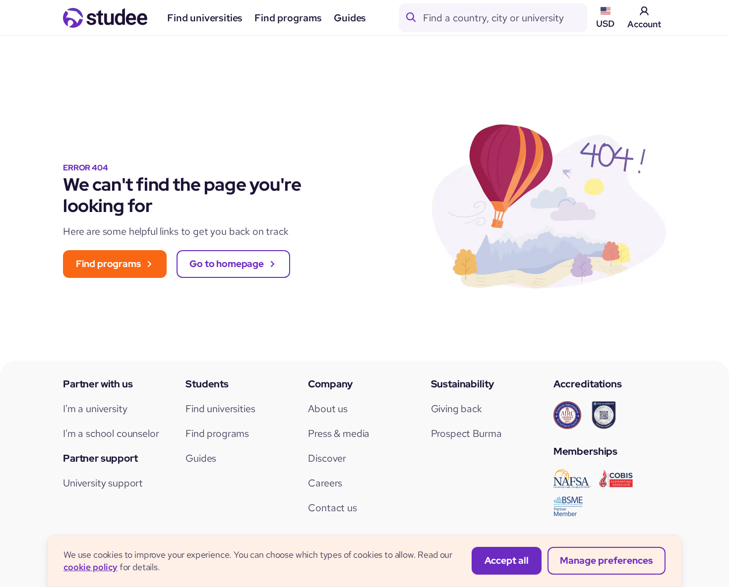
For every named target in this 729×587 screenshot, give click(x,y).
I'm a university (95, 408)
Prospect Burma (466, 433)
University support (103, 483)
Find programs (288, 17)
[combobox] (505, 18)
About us (328, 408)
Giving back (456, 408)
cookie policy (90, 567)
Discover (327, 458)
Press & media (338, 433)
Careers (325, 483)
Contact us (332, 507)
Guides (350, 17)
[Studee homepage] (105, 18)
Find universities (205, 17)
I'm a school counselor (111, 433)
